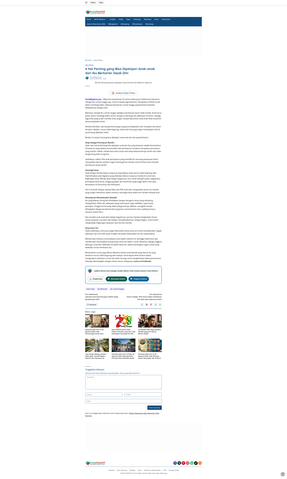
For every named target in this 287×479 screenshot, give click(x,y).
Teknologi (147, 19)
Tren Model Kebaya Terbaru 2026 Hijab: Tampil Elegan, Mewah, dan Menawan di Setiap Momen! (95, 356)
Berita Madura (99, 19)
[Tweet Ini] (146, 304)
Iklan (140, 470)
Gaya (128, 19)
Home (89, 19)
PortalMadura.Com (93, 99)
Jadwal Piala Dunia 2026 (96, 24)
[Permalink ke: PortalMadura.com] (87, 78)
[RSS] (200, 463)
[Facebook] (175, 463)
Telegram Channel (140, 279)
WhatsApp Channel (118, 279)
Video (101, 2)
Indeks (93, 2)
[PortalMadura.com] (95, 12)
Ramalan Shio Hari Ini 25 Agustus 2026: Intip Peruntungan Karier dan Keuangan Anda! (94, 332)
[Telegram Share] (155, 304)
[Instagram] (187, 463)
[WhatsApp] (192, 463)
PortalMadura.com (95, 77)
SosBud (112, 19)
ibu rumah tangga (117, 289)
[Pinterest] (183, 463)
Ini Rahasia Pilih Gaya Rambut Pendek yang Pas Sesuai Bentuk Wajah (149, 332)
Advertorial (166, 19)
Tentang (111, 470)
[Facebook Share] (142, 304)
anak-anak (90, 289)
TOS (164, 470)
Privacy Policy (174, 470)
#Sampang (125, 24)
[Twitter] (179, 463)
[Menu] (86, 2)
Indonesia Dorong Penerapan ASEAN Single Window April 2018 (101, 296)
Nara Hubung (122, 470)
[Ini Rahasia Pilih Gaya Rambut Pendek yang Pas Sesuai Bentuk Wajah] (150, 320)
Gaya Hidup (89, 65)
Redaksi (132, 470)
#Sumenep (149, 24)
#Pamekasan (137, 24)
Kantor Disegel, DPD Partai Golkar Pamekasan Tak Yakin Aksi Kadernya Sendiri (144, 296)
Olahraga (137, 19)
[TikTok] (196, 463)
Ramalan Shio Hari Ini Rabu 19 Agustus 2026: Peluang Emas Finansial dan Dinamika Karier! (123, 356)
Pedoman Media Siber (152, 470)
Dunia (156, 19)
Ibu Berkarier (102, 289)
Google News (97, 279)
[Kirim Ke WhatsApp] (160, 304)
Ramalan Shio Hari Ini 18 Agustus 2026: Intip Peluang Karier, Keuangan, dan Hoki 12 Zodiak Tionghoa (149, 356)
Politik (121, 19)
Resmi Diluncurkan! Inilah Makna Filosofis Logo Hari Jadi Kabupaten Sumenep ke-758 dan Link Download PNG (123, 332)
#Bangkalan (113, 24)
